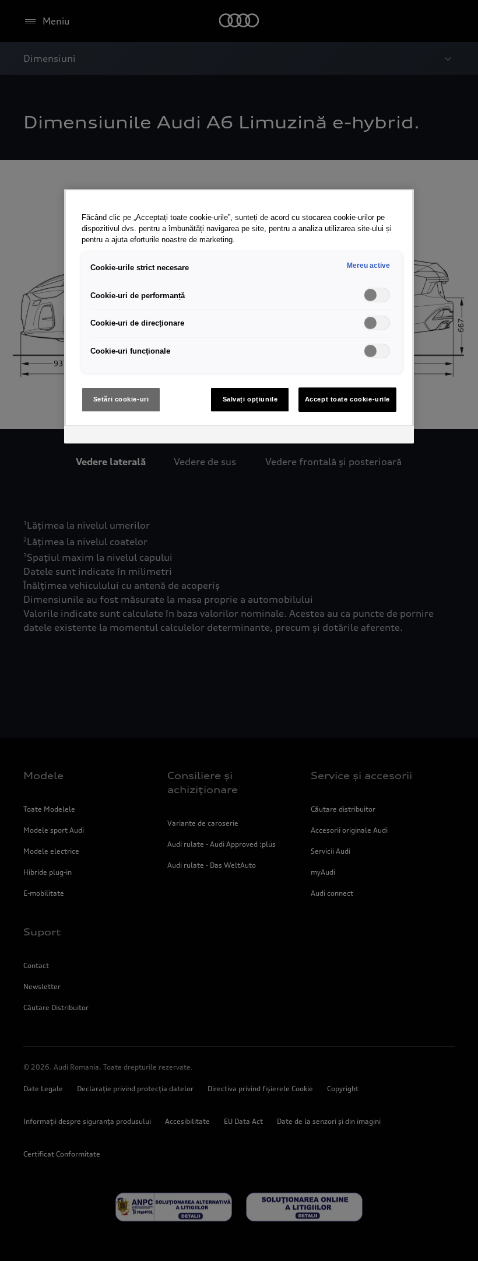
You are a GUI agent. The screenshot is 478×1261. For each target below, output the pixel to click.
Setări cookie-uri (121, 399)
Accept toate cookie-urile (347, 399)
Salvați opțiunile (250, 399)
